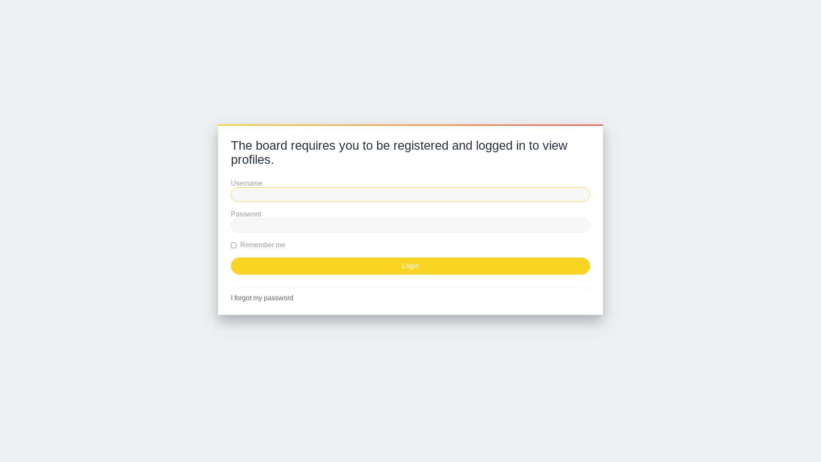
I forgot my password (262, 298)
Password (246, 214)
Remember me (262, 245)
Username (247, 183)
